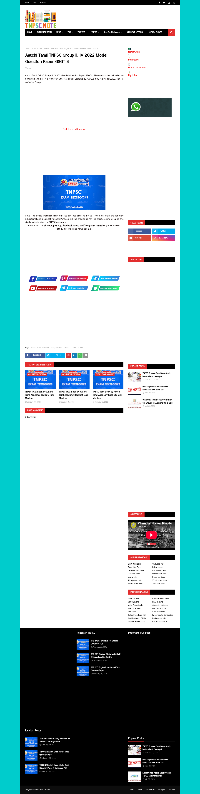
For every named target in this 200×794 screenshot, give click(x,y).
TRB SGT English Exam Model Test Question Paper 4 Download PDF (54, 766)
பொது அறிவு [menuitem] (33, 39)
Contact (43, 3)
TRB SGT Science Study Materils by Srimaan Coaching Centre (54, 740)
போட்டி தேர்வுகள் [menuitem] (112, 32)
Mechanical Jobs (159, 609)
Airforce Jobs (134, 574)
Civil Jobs (132, 612)
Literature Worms (137, 68)
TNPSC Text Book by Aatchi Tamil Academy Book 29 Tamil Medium (73, 395)
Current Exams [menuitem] (44, 32)
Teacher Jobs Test (136, 571)
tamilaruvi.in (134, 52)
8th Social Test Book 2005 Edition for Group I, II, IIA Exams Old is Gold (157, 401)
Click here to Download (74, 129)
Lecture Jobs (133, 599)
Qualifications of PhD (137, 618)
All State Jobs (158, 584)
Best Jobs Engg (134, 564)
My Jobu (132, 75)
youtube (171, 790)
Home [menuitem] (29, 32)
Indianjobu (133, 60)
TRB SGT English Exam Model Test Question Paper (54, 753)
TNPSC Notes (44, 790)
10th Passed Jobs (159, 580)
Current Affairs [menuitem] (135, 32)
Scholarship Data (159, 612)
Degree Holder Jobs (136, 622)
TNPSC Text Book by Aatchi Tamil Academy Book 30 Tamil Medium (39, 395)
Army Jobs (132, 577)
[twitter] (164, 2)
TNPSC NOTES (36, 49)
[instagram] (169, 2)
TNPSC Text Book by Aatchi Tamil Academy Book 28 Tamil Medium (107, 395)
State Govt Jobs (135, 584)
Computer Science (160, 605)
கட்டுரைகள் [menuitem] (71, 39)
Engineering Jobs (159, 618)
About (34, 3)
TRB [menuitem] (69, 32)
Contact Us (150, 790)
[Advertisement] (74, 106)
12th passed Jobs (135, 580)
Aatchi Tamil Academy (40, 348)
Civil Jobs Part (158, 564)
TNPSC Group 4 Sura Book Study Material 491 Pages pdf (156, 374)
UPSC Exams (133, 602)
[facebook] (159, 2)
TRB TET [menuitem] (81, 32)
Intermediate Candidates (162, 615)
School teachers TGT (137, 615)
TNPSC (67, 348)
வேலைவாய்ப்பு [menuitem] (54, 39)
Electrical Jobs (158, 577)
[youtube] (139, 238)
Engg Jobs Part (134, 567)
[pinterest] (173, 2)
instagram (161, 790)
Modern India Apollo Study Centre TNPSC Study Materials (156, 774)
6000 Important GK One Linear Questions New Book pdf (155, 388)
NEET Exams (157, 602)
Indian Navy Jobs (159, 574)
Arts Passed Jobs (135, 605)
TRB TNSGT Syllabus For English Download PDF (104, 642)
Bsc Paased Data (159, 622)
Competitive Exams (160, 599)
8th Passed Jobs (159, 571)
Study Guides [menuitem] (155, 32)
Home (27, 3)
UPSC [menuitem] (58, 32)
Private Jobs (157, 567)
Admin (29, 68)
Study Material (56, 348)
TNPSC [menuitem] (94, 32)
